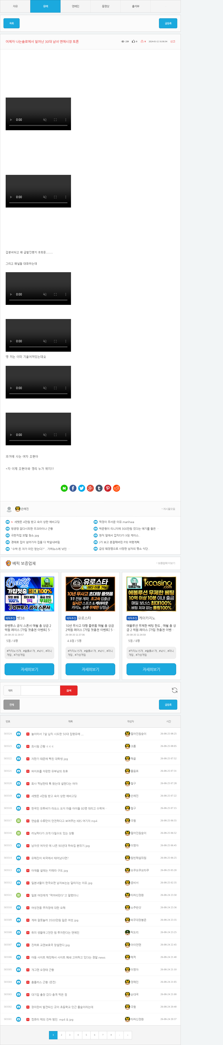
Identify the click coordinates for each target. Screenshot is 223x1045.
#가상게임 (19, 654)
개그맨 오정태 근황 (42, 969)
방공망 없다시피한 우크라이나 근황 (32, 528)
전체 (11, 704)
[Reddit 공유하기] (116, 488)
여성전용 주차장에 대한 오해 (48, 907)
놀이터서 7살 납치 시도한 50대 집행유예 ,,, (57, 734)
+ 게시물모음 (168, 508)
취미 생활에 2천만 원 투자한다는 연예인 (55, 932)
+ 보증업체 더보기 (165, 563)
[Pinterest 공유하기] (108, 488)
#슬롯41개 (29, 650)
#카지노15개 (14, 650)
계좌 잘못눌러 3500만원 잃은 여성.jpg (54, 920)
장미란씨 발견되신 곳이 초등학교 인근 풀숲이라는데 (62, 1007)
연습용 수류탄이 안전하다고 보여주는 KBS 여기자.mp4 (64, 820)
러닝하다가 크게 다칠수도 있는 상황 (52, 833)
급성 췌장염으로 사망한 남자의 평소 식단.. (124, 548)
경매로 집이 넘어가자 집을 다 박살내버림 (35, 542)
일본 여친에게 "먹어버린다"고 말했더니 (54, 895)
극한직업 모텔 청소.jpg (25, 535)
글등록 (168, 23)
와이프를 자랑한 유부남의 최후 (49, 771)
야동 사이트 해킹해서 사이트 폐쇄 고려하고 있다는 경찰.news (68, 957)
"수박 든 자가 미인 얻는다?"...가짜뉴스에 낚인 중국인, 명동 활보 (41, 548)
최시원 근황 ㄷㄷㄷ (42, 746)
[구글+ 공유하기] (90, 488)
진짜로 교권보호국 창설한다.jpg (50, 945)
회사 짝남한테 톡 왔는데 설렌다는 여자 (54, 783)
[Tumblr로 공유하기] (99, 488)
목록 (11, 23)
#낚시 (40, 650)
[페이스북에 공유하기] (73, 488)
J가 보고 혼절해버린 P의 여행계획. (119, 542)
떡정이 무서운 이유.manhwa (116, 521)
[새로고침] (174, 690)
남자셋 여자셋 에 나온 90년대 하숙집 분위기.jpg (60, 845)
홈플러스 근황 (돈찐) (43, 982)
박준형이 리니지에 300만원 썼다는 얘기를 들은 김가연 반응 (129, 528)
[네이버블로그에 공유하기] (64, 488)
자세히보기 (29, 669)
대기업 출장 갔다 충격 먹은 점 (49, 994)
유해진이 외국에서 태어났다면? (50, 858)
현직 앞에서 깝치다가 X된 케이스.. (119, 535)
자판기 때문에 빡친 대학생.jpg (49, 758)
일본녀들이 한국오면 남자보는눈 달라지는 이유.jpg (61, 883)
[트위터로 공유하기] (82, 488)
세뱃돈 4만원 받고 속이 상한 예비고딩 (37, 521)
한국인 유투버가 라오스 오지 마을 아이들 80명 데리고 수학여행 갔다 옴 (69, 808)
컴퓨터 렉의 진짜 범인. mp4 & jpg (52, 1019)
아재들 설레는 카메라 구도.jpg (49, 870)
